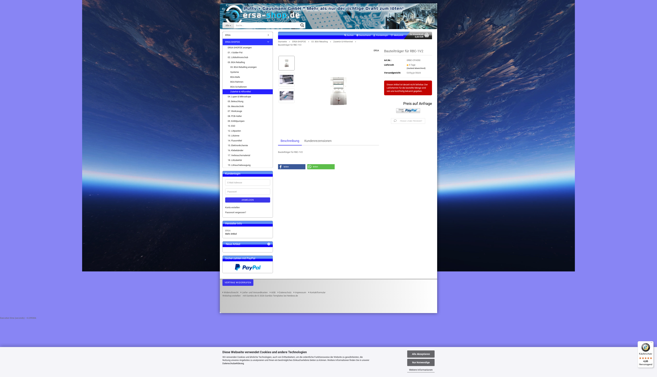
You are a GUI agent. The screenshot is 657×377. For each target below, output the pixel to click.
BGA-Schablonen (238, 87)
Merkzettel (398, 35)
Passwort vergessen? (235, 212)
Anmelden (248, 200)
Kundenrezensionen (318, 141)
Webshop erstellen (231, 295)
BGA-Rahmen (236, 82)
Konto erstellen (232, 207)
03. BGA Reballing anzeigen (243, 67)
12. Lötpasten (234, 131)
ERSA (376, 50)
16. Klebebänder (235, 150)
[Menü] (651, 343)
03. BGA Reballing (236, 62)
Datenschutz (285, 292)
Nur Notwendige (421, 362)
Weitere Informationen (421, 369)
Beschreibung (290, 141)
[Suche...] (302, 25)
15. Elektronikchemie (238, 145)
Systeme (234, 72)
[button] (363, 35)
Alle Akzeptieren (421, 354)
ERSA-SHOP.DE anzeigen (240, 47)
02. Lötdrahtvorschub (238, 57)
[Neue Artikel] (268, 244)
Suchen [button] (350, 35)
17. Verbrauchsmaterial (239, 155)
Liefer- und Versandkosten (254, 292)
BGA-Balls (235, 77)
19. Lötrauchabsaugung (239, 165)
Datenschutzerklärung (233, 363)
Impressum (300, 292)
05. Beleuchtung (235, 101)
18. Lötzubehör (235, 160)
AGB (273, 292)
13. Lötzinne (233, 135)
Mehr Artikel (231, 234)
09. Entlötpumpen (236, 121)
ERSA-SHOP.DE (232, 42)
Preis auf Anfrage (417, 103)
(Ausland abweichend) (416, 68)
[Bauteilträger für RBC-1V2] (338, 87)
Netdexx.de (292, 295)
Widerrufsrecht (230, 292)
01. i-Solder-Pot (235, 52)
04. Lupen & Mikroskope (239, 96)
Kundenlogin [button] (381, 35)
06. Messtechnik (236, 106)
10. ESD (231, 126)
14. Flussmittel (235, 140)
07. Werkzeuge (235, 111)
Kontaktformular (317, 292)
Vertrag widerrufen (238, 282)
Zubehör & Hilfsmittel (240, 91)
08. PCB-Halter (235, 116)
